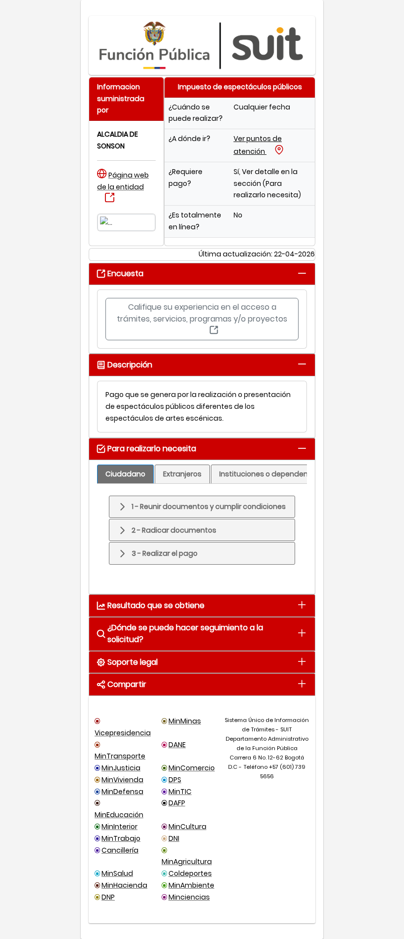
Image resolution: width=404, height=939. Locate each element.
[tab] (302, 273)
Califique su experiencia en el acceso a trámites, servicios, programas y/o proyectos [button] (202, 313)
